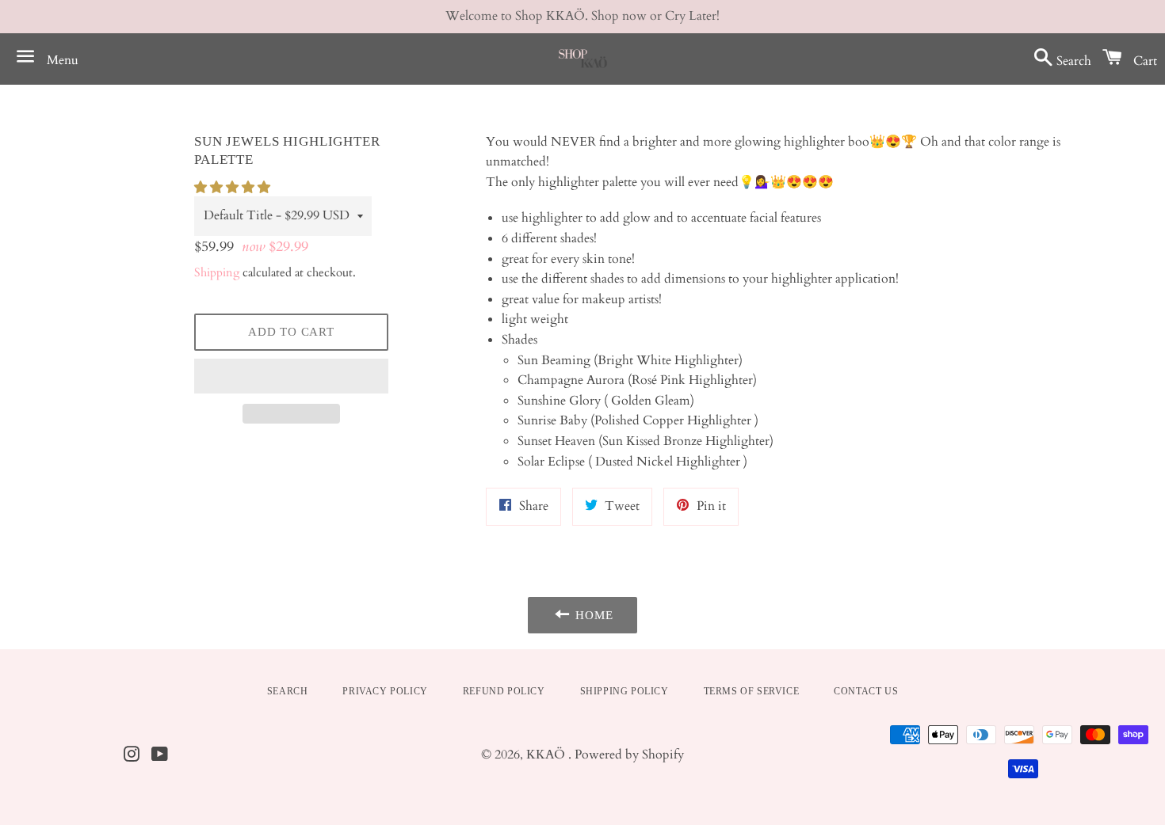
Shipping (216, 272)
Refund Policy (504, 691)
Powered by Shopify (629, 754)
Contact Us (866, 691)
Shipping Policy (624, 691)
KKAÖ (547, 754)
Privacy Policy (384, 691)
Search (287, 691)
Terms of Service (752, 691)
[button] (233, 187)
